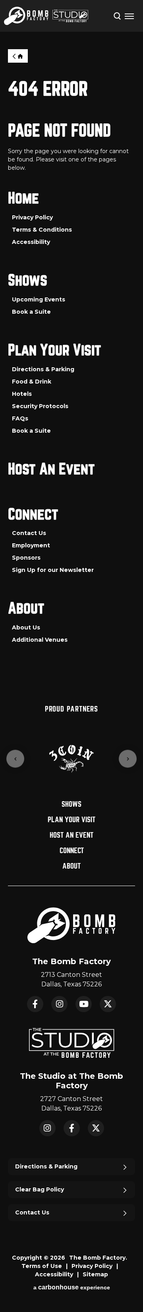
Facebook (35, 1004)
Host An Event (51, 469)
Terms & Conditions (42, 229)
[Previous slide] (15, 759)
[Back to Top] (129, 1286)
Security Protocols (40, 406)
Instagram (59, 1004)
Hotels (22, 393)
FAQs (20, 418)
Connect (33, 514)
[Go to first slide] (128, 759)
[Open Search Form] (117, 15)
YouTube (83, 1004)
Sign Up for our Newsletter (53, 570)
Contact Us (29, 533)
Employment (31, 545)
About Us (26, 627)
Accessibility (31, 242)
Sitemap (95, 1274)
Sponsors (26, 557)
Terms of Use (41, 1266)
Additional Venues (40, 639)
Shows (27, 280)
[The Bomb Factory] (26, 16)
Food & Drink (31, 381)
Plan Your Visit (54, 350)
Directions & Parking (43, 369)
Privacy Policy (32, 217)
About (26, 608)
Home (18, 56)
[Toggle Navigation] (129, 16)
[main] (71, 366)
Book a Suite (31, 311)
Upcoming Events (38, 299)
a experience (71, 1287)
